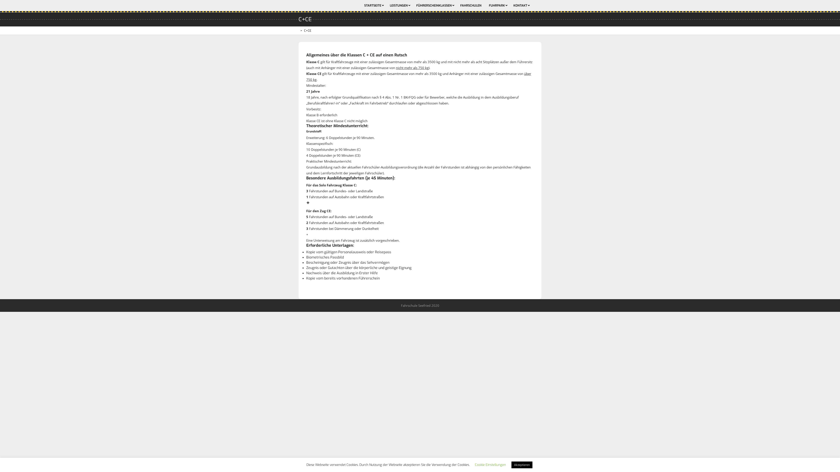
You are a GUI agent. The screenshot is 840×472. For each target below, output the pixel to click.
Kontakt (520, 5)
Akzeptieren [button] (522, 465)
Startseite (372, 5)
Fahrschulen (470, 5)
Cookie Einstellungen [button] (490, 465)
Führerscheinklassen (434, 5)
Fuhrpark (497, 5)
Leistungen (399, 5)
